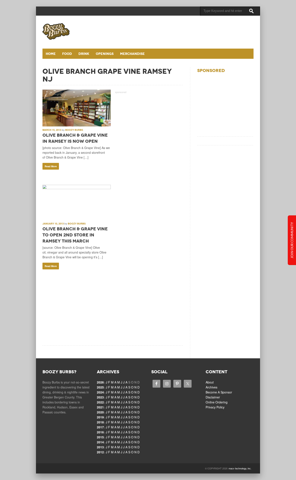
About (210, 382)
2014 (100, 442)
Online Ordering (217, 402)
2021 (100, 407)
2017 (100, 427)
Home (51, 54)
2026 (100, 382)
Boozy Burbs (74, 129)
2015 (100, 437)
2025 (100, 387)
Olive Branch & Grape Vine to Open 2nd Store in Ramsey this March (75, 235)
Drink (83, 54)
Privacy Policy (215, 407)
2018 (100, 422)
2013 (100, 447)
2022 (100, 402)
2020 (100, 412)
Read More (51, 166)
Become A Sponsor (219, 392)
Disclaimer (213, 397)
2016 (100, 432)
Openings (105, 54)
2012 (100, 452)
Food (67, 54)
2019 (100, 417)
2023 (100, 397)
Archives (211, 387)
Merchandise (132, 54)
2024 (100, 392)
